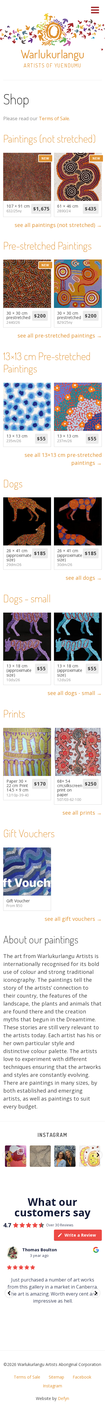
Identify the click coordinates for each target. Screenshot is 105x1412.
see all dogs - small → (75, 692)
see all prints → (82, 812)
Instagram (52, 1135)
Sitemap (56, 1377)
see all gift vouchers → (73, 918)
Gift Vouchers (29, 833)
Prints (14, 713)
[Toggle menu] (95, 10)
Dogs (12, 483)
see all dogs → (84, 577)
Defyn (63, 1398)
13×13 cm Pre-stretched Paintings (47, 362)
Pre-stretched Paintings (47, 245)
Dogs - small (27, 598)
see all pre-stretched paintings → (60, 335)
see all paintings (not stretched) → (58, 224)
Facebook (82, 1377)
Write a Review (80, 1235)
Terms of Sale (54, 118)
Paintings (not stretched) (49, 138)
